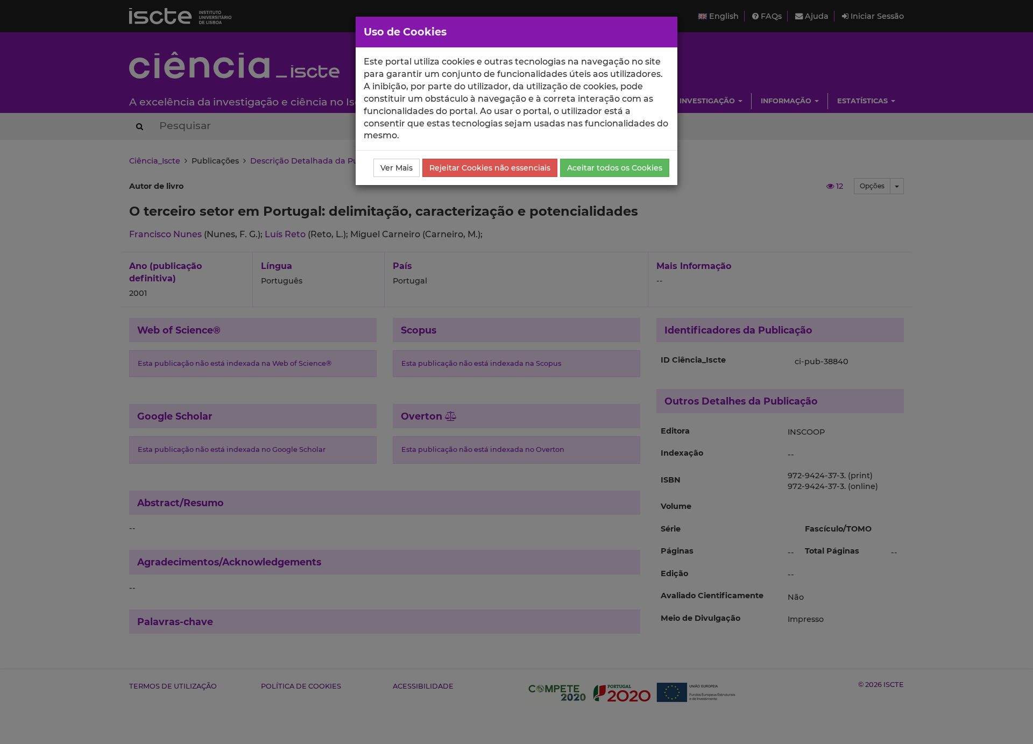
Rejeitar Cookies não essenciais (489, 168)
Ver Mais (396, 168)
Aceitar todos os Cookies (614, 168)
